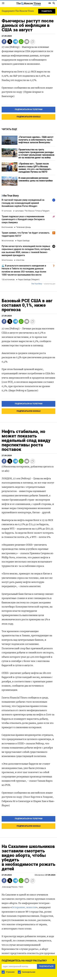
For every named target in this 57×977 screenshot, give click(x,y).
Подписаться (28, 495)
